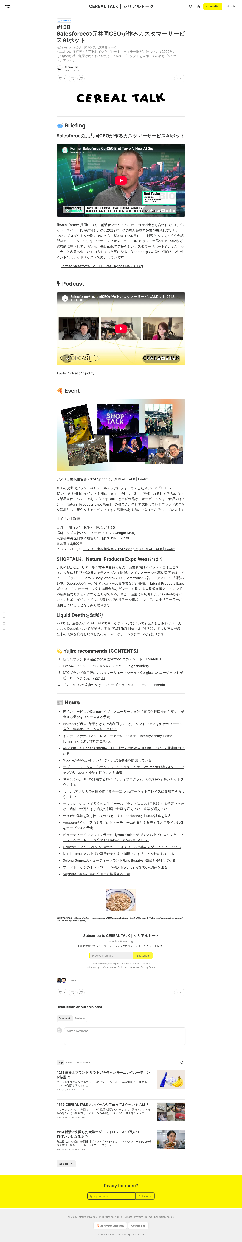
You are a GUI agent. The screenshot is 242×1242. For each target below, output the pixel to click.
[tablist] (72, 1018)
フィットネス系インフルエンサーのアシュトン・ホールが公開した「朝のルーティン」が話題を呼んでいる (104, 1083)
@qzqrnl (142, 918)
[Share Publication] (198, 6)
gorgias (99, 678)
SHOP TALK (66, 567)
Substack (103, 1234)
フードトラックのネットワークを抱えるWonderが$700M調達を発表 (115, 867)
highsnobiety (138, 666)
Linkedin (158, 685)
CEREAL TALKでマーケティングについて (113, 623)
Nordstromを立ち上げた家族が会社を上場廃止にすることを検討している (118, 854)
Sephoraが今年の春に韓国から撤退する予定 (96, 874)
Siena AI (171, 246)
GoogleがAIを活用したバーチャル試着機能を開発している (107, 760)
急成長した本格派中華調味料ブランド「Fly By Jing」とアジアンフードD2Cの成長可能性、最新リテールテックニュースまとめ (104, 1143)
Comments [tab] (65, 1018)
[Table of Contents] (3, 621)
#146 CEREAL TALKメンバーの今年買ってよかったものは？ (103, 1105)
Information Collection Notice (120, 967)
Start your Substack (112, 1225)
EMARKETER (155, 659)
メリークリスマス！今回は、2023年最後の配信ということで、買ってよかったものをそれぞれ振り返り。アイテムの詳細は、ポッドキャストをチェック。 (104, 1111)
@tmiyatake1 (176, 918)
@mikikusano (78, 920)
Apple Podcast (68, 373)
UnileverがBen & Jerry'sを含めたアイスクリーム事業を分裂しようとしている (122, 847)
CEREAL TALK (71, 67)
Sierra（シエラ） (127, 236)
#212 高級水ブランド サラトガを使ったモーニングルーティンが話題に (103, 1074)
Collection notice (164, 1216)
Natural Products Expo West (89, 504)
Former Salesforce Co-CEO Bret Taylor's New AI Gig (102, 266)
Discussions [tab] (83, 1062)
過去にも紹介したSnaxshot (151, 594)
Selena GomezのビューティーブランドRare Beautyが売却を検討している (119, 860)
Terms (148, 1216)
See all (63, 1164)
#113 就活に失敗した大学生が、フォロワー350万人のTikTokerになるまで (98, 1134)
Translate (64, 20)
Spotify (88, 373)
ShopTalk (107, 499)
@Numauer (114, 918)
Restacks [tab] (80, 1018)
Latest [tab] (70, 1062)
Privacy (138, 1216)
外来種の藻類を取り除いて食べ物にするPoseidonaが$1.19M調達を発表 (117, 816)
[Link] (51, 125)
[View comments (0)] (72, 78)
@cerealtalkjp (81, 918)
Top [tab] (61, 1062)
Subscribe (212, 6)
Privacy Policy (148, 967)
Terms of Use (138, 963)
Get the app (138, 1225)
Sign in (231, 6)
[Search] (190, 6)
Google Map (124, 533)
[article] (121, 1083)
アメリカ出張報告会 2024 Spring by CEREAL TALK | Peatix (102, 479)
